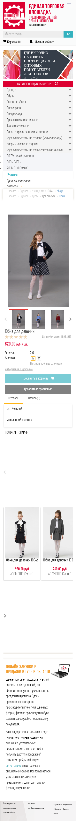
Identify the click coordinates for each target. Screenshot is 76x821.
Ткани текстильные (18, 126)
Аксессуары (14, 108)
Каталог (12, 191)
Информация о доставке (19, 369)
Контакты (58, 809)
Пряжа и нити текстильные (22, 120)
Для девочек (48, 196)
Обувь (10, 96)
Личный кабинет (43, 42)
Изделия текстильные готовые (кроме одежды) (34, 138)
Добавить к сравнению (38, 389)
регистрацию (13, 766)
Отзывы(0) (34, 398)
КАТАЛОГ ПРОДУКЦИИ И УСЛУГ (35, 84)
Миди (60, 191)
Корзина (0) (13, 42)
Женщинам (38, 191)
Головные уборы (16, 102)
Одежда (11, 90)
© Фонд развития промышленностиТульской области (9, 808)
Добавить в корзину (36, 379)
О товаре (13, 398)
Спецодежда (14, 114)
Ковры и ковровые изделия (22, 144)
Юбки (50, 191)
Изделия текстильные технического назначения (35, 150)
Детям (35, 196)
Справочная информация (63, 804)
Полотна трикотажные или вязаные (27, 132)
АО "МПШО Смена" (17, 168)
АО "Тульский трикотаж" (20, 156)
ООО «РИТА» (14, 162)
